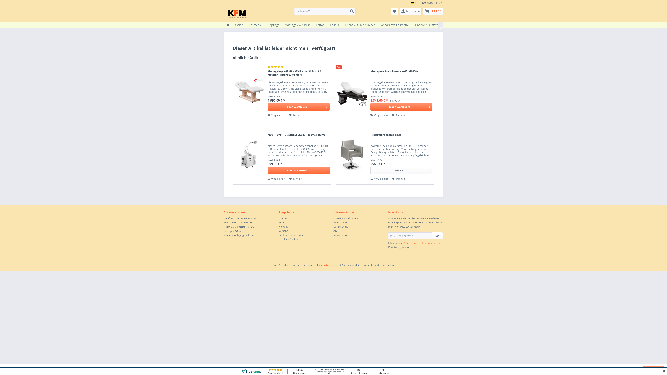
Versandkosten (326, 265)
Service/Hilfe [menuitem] (432, 3)
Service (283, 222)
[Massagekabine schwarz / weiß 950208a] (352, 91)
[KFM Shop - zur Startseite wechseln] (237, 14)
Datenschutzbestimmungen (419, 243)
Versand (283, 230)
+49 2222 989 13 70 (239, 226)
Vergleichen (278, 115)
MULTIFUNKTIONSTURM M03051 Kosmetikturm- (297, 134)
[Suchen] (352, 11)
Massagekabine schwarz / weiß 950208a (394, 71)
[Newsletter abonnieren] (437, 235)
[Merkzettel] (394, 11)
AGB (336, 230)
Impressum (340, 235)
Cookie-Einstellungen (346, 218)
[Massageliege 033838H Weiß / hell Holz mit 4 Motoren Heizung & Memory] (249, 91)
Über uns (284, 218)
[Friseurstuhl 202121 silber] (352, 155)
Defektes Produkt (289, 239)
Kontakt (283, 226)
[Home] (228, 25)
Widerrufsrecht (342, 222)
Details (399, 170)
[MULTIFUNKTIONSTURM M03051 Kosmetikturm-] (249, 155)
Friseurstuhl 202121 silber (385, 134)
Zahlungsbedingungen (292, 235)
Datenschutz (341, 226)
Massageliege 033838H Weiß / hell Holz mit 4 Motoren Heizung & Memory (294, 73)
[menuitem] (325, 11)
